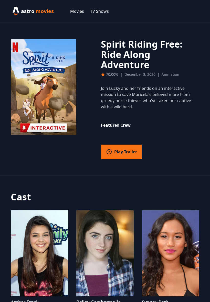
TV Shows (99, 11)
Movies (77, 11)
